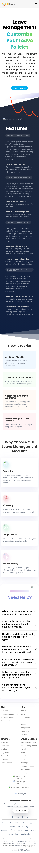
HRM (23, 707)
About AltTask (15, 823)
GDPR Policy (8, 846)
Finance (5, 738)
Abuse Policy (13, 834)
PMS (3, 707)
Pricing (4, 823)
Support (32, 823)
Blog (24, 823)
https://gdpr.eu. (29, 846)
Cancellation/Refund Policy (11, 830)
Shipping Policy (30, 830)
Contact (12, 827)
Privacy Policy (23, 827)
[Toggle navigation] (31, 4)
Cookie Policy (26, 834)
